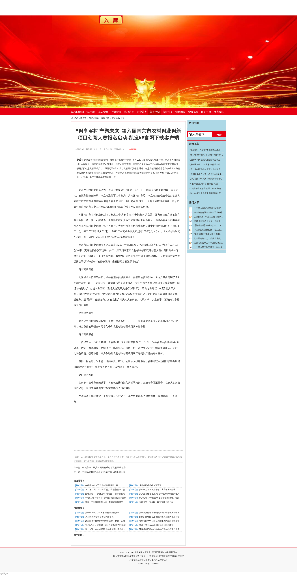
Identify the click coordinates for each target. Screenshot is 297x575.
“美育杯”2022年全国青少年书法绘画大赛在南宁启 (216, 234)
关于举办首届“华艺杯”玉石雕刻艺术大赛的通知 (214, 208)
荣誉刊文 (167, 111)
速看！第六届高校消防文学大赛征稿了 (156, 525)
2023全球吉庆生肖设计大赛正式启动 (210, 221)
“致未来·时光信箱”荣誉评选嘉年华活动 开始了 (210, 150)
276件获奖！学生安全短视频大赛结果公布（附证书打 (217, 217)
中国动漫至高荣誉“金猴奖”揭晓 (204, 184)
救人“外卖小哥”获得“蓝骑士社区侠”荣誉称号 (209, 155)
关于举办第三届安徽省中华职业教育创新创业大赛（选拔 (219, 247)
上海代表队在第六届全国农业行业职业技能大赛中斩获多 (215, 160)
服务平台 (206, 111)
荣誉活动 (155, 111)
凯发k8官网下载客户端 (77, 112)
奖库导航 (219, 111)
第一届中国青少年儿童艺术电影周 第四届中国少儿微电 (214, 169)
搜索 (219, 135)
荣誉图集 (180, 111)
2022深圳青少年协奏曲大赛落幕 (99, 517)
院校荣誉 (129, 111)
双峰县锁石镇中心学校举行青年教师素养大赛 (159, 529)
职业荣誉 (142, 111)
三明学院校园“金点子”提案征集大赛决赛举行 (103, 472)
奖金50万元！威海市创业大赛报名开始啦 (157, 489)
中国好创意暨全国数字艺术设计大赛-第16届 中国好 (217, 212)
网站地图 (4, 573)
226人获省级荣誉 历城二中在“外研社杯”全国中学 (212, 188)
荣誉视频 (193, 111)
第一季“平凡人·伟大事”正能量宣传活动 (102, 512)
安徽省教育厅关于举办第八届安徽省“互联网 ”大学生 (217, 243)
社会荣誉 (116, 111)
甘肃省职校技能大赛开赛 (150, 485)
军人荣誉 (103, 111)
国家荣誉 (90, 111)
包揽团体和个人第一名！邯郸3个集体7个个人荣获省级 (214, 174)
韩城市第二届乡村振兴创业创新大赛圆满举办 (104, 467)
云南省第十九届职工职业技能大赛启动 (156, 502)
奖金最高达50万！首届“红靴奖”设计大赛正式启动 (216, 238)
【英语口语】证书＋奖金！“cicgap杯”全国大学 (214, 225)
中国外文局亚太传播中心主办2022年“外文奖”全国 (216, 230)
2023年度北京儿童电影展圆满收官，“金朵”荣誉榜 (212, 193)
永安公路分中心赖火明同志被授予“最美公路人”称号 (213, 179)
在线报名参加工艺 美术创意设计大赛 (101, 485)
